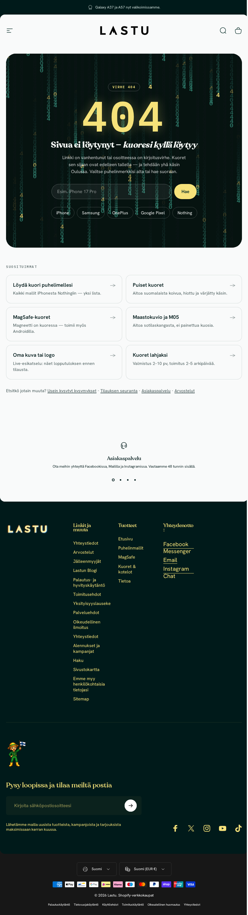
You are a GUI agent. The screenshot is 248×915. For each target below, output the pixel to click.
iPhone (62, 212)
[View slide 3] (125, 479)
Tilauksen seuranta (119, 390)
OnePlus (120, 212)
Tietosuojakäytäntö (83, 905)
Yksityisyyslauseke (92, 603)
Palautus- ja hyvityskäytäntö (89, 582)
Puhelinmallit (129, 548)
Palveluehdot (86, 612)
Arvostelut (185, 390)
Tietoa (123, 581)
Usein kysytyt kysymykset (71, 390)
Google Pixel (153, 212)
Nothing (185, 212)
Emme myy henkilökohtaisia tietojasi (89, 684)
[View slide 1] (111, 479)
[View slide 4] (132, 479)
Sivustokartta (86, 669)
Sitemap (81, 699)
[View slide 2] (118, 479)
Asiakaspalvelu (156, 390)
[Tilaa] (129, 806)
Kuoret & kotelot (126, 569)
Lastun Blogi (85, 570)
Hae (185, 192)
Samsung (91, 212)
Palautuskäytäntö (57, 905)
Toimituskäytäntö (130, 905)
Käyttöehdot (108, 905)
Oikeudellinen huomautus (161, 905)
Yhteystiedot (85, 543)
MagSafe (125, 557)
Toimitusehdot (87, 594)
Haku (78, 660)
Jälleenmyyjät (87, 561)
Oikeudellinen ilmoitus (86, 624)
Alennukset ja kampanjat (86, 648)
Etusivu (124, 539)
